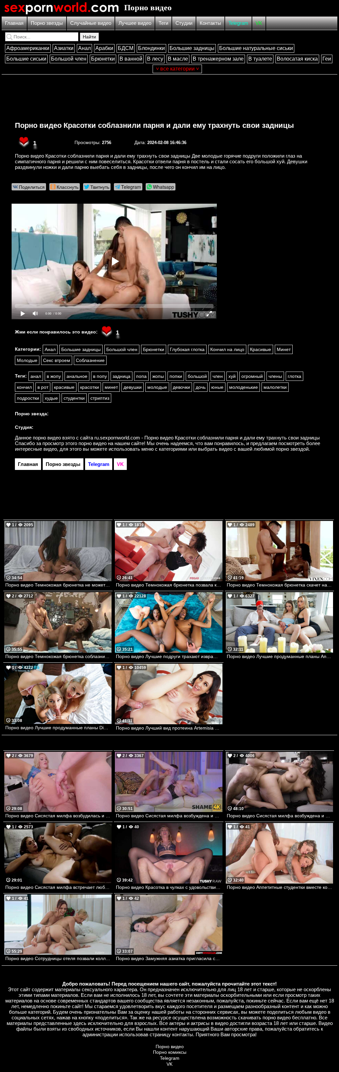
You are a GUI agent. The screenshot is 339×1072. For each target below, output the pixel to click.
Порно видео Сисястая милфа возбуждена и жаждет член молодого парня (169, 815)
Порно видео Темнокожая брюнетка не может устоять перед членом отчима (58, 584)
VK (259, 23)
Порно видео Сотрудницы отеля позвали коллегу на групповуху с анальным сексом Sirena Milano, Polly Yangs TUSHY (58, 958)
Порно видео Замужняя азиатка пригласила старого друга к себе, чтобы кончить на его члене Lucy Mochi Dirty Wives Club (169, 958)
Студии (183, 23)
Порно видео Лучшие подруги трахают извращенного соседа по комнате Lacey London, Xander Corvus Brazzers (169, 656)
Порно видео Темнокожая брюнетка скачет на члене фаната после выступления (280, 584)
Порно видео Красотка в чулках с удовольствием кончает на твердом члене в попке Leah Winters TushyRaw (169, 887)
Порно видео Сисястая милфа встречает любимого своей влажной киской (58, 887)
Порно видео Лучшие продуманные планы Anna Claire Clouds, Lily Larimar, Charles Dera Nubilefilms (280, 656)
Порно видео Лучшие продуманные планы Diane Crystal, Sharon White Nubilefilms (58, 727)
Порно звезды (47, 23)
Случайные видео (90, 23)
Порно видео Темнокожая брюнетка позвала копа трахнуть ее (169, 584)
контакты (182, 1034)
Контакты (210, 23)
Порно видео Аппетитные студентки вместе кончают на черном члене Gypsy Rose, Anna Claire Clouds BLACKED (280, 887)
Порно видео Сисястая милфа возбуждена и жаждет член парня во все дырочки (280, 815)
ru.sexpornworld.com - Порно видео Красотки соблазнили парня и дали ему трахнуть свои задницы (207, 437)
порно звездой (292, 449)
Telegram (238, 23)
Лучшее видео (135, 23)
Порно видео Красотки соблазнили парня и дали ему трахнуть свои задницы (154, 125)
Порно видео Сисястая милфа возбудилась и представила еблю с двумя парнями (58, 815)
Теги (163, 23)
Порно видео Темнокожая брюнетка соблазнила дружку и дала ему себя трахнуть (58, 656)
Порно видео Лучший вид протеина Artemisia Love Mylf (169, 728)
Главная (14, 23)
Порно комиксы (169, 1052)
